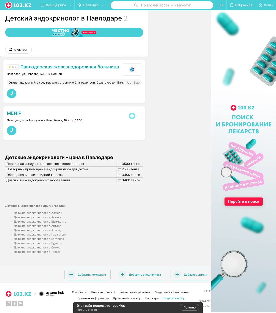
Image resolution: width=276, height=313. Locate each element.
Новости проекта (103, 292)
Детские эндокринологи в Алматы (38, 213)
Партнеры (152, 298)
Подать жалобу (174, 298)
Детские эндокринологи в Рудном (38, 243)
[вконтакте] (20, 303)
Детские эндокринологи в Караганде (40, 234)
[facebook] (14, 303)
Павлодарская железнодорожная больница (69, 67)
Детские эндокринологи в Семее (37, 247)
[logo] (18, 5)
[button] (18, 50)
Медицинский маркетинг (172, 292)
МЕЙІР (14, 113)
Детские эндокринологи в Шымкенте (40, 221)
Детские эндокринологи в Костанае (39, 238)
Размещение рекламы (135, 292)
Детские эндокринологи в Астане (37, 217)
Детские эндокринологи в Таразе (37, 251)
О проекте (79, 292)
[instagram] (8, 303)
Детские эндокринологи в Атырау (38, 230)
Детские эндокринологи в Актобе (37, 226)
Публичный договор (127, 298)
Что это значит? (88, 309)
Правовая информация (93, 298)
